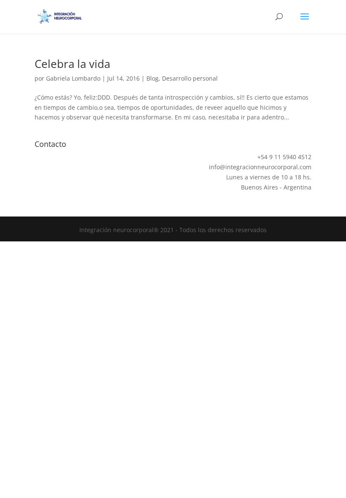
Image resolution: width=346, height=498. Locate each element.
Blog (152, 78)
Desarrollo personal (190, 78)
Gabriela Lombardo (73, 78)
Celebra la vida (72, 63)
